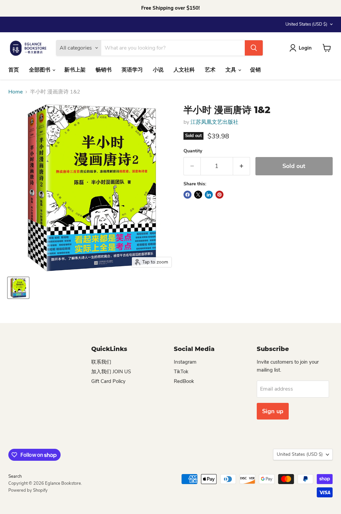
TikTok (181, 371)
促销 (255, 70)
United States (306, 24)
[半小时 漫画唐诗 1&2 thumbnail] (18, 287)
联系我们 (101, 362)
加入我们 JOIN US (111, 371)
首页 (13, 70)
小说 (158, 70)
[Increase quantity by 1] (241, 166)
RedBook (184, 381)
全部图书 (40, 70)
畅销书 (104, 70)
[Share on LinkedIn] (209, 195)
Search (15, 476)
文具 (231, 70)
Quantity (192, 151)
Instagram (185, 362)
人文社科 (184, 70)
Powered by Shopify (28, 490)
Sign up (272, 411)
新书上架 (75, 70)
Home (15, 92)
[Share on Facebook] (187, 195)
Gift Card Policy (108, 381)
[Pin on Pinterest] (219, 195)
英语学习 (132, 70)
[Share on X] (198, 195)
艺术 (210, 70)
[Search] (254, 48)
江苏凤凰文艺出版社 (214, 122)
